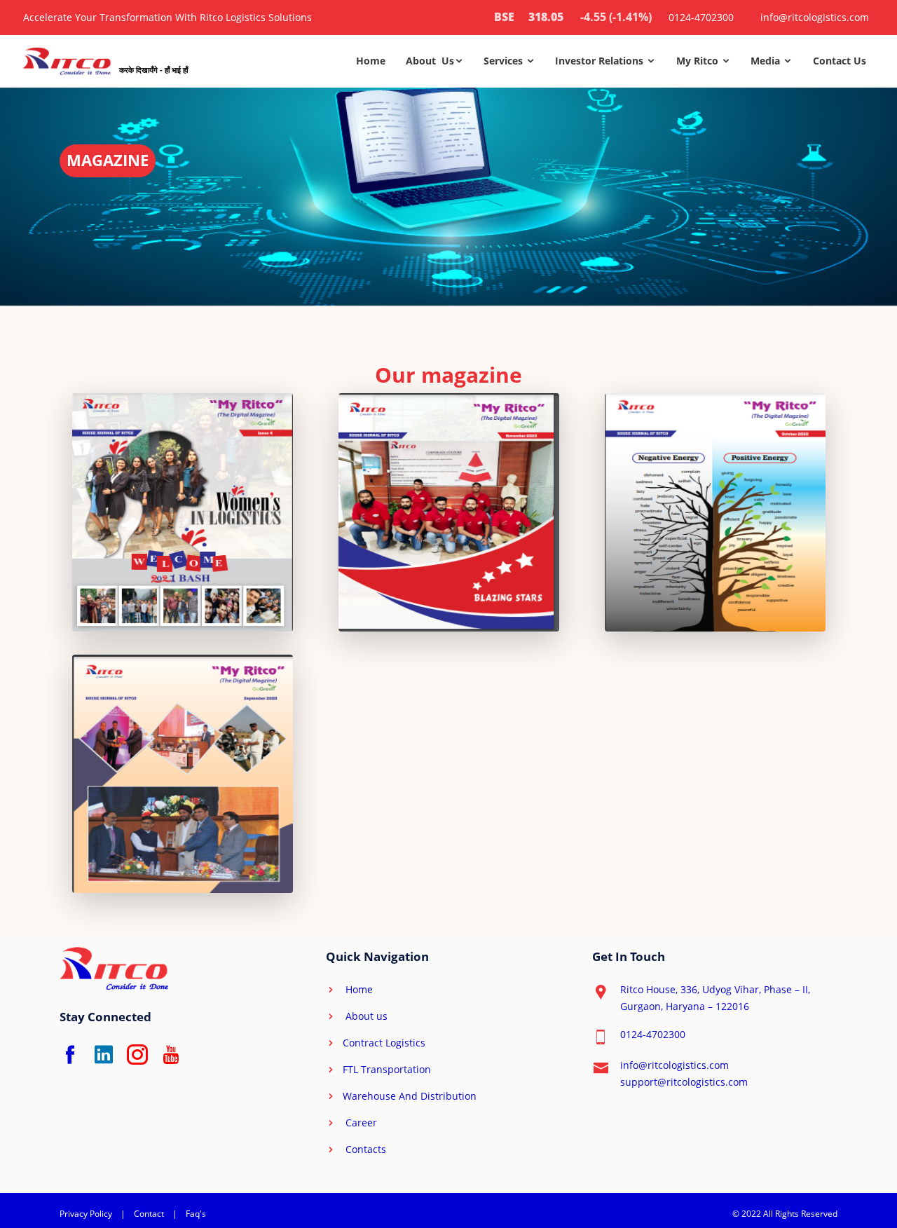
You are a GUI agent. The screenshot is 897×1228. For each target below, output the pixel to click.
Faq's (196, 1214)
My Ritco (698, 60)
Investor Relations (600, 60)
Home (370, 60)
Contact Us (839, 60)
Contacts (364, 1149)
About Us (430, 60)
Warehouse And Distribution (410, 1096)
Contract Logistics (384, 1042)
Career (360, 1122)
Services (505, 60)
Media (767, 60)
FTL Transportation (387, 1069)
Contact (149, 1214)
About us (365, 1016)
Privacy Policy (86, 1214)
